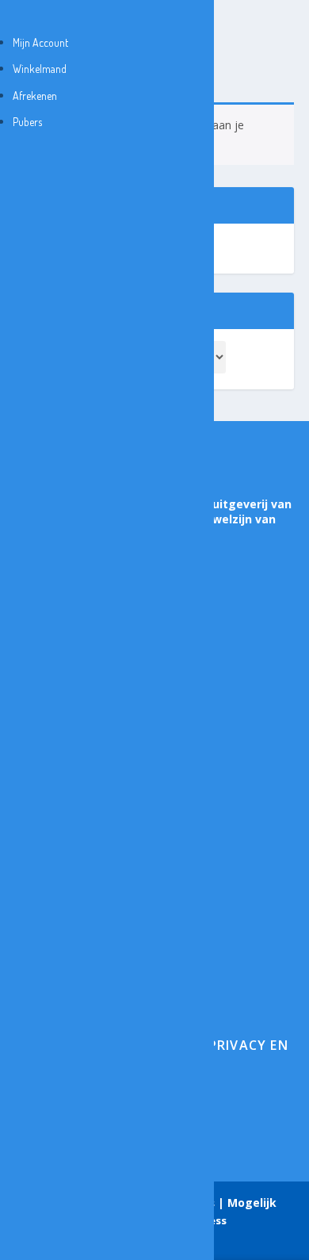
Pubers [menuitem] (27, 121)
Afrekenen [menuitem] (35, 95)
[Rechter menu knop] (16, 15)
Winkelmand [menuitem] (40, 68)
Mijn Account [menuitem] (40, 42)
